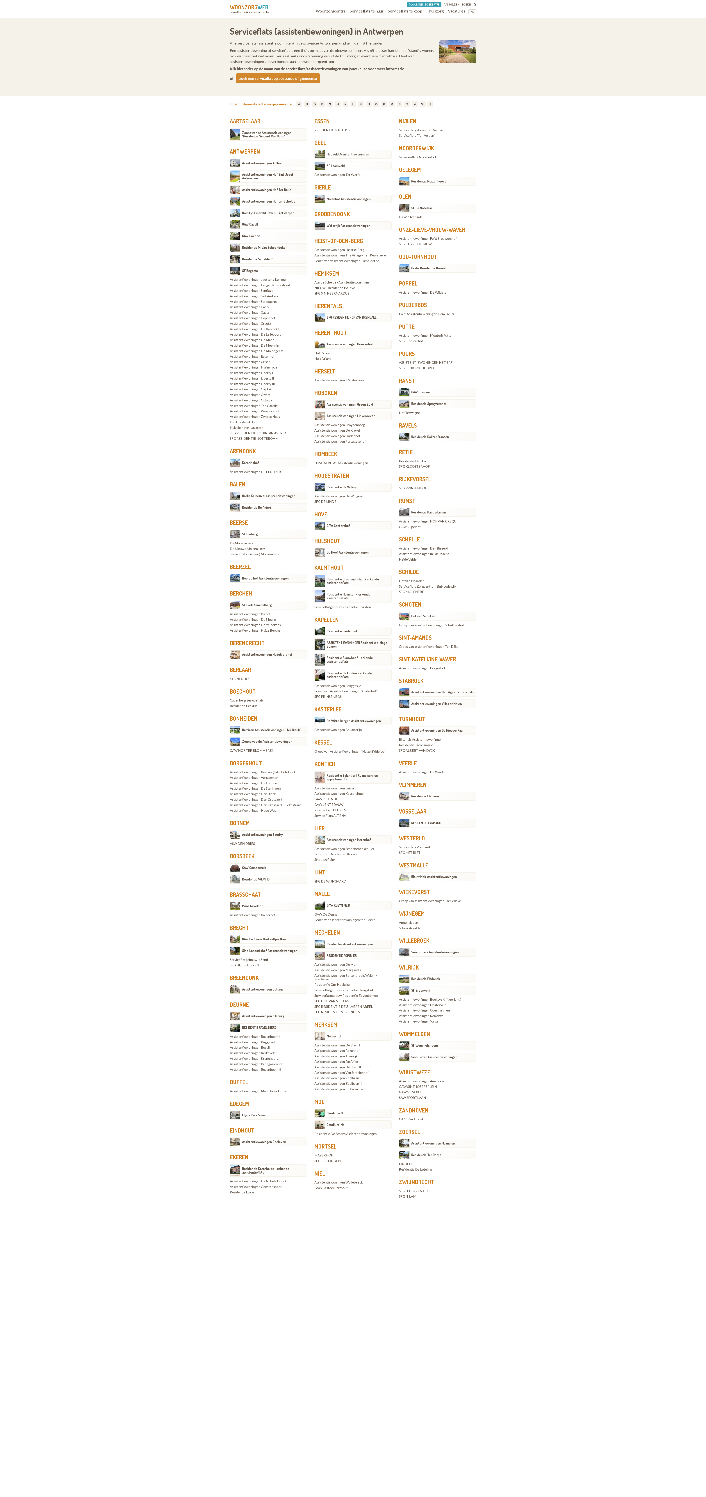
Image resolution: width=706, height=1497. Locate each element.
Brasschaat (245, 894)
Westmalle (413, 865)
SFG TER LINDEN (327, 1161)
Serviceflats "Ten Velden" (417, 135)
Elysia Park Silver (254, 1115)
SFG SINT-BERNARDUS (331, 293)
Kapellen (326, 619)
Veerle (408, 763)
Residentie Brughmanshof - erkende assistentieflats (353, 581)
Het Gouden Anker (243, 422)
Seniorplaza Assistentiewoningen (435, 952)
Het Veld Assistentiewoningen (348, 154)
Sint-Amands (415, 637)
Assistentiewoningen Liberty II (252, 378)
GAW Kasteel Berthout (331, 1188)
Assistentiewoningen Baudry (262, 834)
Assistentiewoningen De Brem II (337, 1067)
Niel (319, 1173)
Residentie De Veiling (341, 487)
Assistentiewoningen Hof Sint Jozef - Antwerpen (269, 176)
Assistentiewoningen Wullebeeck (338, 1182)
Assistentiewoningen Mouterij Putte (425, 335)
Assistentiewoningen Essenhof (252, 356)
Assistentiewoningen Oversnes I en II (426, 1010)
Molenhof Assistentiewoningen (349, 199)
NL (472, 11)
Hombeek (325, 453)
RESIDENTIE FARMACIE (426, 823)
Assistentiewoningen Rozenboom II (255, 1069)
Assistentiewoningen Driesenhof (350, 344)
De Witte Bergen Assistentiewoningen (354, 721)
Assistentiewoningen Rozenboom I (255, 1037)
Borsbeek (242, 856)
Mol (319, 1101)
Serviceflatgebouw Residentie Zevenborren (346, 996)
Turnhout (412, 718)
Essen (322, 121)
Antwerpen (245, 151)
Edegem (239, 1103)
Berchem (241, 593)
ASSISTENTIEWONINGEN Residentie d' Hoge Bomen (357, 644)
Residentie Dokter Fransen (430, 437)
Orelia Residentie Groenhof (430, 268)
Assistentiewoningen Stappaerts (253, 302)
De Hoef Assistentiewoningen (348, 552)
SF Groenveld (420, 990)
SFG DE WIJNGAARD (330, 881)
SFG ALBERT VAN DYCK (417, 750)
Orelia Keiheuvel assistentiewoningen (268, 496)
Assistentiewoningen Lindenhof (337, 436)
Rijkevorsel (415, 479)
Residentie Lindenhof (342, 631)
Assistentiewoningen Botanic (263, 989)
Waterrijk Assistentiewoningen (348, 226)
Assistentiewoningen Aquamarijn (338, 730)
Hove (320, 514)
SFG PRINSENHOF (413, 488)
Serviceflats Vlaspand (414, 847)
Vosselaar (412, 811)
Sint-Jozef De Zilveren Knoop (335, 854)
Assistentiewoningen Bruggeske (337, 686)
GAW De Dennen (326, 914)
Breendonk (244, 977)
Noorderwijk (416, 148)
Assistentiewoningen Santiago (251, 291)
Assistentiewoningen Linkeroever (351, 416)
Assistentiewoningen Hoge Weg (253, 810)
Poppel (408, 283)
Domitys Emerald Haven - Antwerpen (268, 213)
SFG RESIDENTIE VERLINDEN (337, 1012)
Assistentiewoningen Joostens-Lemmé (258, 279)
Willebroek (414, 940)
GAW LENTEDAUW (328, 805)
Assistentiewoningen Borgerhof (422, 668)
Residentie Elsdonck (425, 979)
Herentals (328, 305)
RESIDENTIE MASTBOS (332, 130)
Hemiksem (326, 273)
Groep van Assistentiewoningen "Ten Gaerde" (347, 261)
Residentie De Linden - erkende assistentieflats (349, 675)
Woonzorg (249, 7)
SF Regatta (250, 271)
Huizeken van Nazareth (246, 428)
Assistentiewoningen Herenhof (349, 840)
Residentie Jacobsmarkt (416, 745)
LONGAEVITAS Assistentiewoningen (341, 463)
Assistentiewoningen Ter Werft (337, 175)
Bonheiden (243, 718)
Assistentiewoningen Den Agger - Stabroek (442, 692)
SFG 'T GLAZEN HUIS (414, 1191)
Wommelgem (414, 1033)
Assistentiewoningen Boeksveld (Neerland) (430, 999)
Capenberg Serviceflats (247, 700)
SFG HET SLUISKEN (244, 965)
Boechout (243, 691)
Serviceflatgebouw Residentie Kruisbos (342, 607)
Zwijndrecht (416, 1181)
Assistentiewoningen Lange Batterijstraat (260, 285)
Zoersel (409, 1131)
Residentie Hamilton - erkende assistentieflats (348, 596)
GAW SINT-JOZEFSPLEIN (418, 1087)
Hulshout (327, 540)
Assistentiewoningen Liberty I (251, 373)
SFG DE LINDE (325, 502)
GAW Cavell (250, 224)
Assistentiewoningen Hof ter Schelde (268, 201)
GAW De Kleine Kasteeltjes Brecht (266, 939)
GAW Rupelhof (410, 527)
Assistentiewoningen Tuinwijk (336, 1056)
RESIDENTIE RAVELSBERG (259, 1027)
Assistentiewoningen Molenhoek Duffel (259, 1091)
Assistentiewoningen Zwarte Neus (255, 417)
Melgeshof (334, 1036)
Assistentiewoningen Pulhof (250, 614)
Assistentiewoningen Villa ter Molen (436, 704)
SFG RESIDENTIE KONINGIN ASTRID (258, 433)
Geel (320, 142)
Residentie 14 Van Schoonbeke (264, 247)
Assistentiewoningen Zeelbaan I (337, 1078)
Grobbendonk (332, 213)
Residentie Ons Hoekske (332, 984)
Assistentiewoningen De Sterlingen (255, 788)
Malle (322, 893)
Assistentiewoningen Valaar (419, 1021)
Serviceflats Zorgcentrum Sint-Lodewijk (427, 586)
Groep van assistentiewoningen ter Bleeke (344, 920)
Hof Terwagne (409, 413)
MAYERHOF (323, 1155)
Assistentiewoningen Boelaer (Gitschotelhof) (262, 772)
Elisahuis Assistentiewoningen (421, 739)
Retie (406, 452)
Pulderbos (413, 304)
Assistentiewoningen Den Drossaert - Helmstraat (265, 805)
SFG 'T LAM (407, 1196)
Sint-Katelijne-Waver (427, 659)
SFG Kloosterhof (411, 341)
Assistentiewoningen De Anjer (336, 1062)
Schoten (410, 604)
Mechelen (327, 932)
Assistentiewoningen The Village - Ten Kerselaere (350, 255)
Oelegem (410, 169)
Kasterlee (327, 709)
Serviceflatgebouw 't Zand (249, 960)
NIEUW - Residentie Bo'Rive (334, 288)
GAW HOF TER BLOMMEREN (252, 750)
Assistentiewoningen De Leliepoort (255, 334)
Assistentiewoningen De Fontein (253, 783)
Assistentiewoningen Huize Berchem (256, 630)
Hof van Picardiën (412, 581)
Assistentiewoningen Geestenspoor (256, 1187)
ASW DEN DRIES (242, 844)
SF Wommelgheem (424, 1045)
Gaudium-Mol (336, 1113)
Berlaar (240, 669)
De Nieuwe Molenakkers (247, 549)
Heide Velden (408, 559)
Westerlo (412, 838)
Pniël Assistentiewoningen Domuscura (426, 314)
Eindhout (242, 1130)
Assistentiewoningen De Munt (336, 964)
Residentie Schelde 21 (257, 259)
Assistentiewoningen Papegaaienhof (256, 1064)
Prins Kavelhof (252, 906)
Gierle (322, 187)
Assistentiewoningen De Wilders (422, 292)
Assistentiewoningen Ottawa (251, 400)
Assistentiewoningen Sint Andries (254, 296)
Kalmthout (329, 567)
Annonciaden (408, 922)
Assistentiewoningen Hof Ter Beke (266, 190)
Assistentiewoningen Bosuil (250, 1047)
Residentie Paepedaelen (428, 512)
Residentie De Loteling (415, 1169)
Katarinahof (250, 463)
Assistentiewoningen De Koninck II (255, 329)
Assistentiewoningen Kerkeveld (253, 1053)
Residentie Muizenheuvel (429, 181)
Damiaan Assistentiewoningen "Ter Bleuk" (271, 730)
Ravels (408, 425)
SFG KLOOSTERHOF (414, 466)
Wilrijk (409, 967)
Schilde (409, 571)
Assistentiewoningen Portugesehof (340, 441)
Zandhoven (413, 1110)
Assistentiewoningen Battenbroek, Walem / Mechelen (345, 977)
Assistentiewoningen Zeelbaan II (338, 1083)
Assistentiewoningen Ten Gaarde (254, 406)
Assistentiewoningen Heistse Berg (339, 250)
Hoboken (325, 392)
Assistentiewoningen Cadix (249, 307)
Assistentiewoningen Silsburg (263, 1016)
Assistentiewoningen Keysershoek (339, 794)
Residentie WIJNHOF (256, 879)
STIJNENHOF (240, 679)
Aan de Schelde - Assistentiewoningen (341, 282)
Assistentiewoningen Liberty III (252, 384)
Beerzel (240, 566)
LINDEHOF (407, 1164)
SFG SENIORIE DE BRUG (417, 368)
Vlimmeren (413, 784)
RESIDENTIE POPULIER (342, 956)
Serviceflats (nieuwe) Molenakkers (254, 554)
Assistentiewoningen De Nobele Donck (258, 1181)
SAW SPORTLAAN (412, 1098)
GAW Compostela (254, 868)
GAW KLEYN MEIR (338, 905)
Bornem (240, 822)
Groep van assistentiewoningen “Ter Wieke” (430, 901)
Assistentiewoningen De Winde (422, 772)
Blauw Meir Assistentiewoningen (434, 877)
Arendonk (243, 451)
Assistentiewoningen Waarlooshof (254, 411)
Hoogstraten (331, 475)
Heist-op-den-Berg (338, 240)
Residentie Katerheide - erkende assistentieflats (265, 1170)
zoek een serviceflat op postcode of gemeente (278, 78)
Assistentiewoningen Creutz (250, 323)
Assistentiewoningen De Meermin (254, 345)
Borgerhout (246, 763)
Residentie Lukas (242, 1192)
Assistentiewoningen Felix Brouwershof (428, 238)
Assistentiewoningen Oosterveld (422, 1005)
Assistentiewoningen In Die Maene (424, 554)
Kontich (325, 763)
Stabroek (411, 680)
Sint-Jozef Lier (324, 860)
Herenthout (330, 332)
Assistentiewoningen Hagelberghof (267, 654)
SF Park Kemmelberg (257, 605)
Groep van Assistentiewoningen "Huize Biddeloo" (349, 751)
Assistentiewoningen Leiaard (335, 788)
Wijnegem (412, 913)
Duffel (239, 1081)
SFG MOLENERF (411, 592)
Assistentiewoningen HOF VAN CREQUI (428, 521)
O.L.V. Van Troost (411, 1119)
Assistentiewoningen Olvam (250, 395)
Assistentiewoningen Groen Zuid (350, 404)
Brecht (239, 927)
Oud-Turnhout (418, 256)
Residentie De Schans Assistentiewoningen (345, 1134)
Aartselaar (245, 121)
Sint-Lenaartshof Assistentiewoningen (269, 951)
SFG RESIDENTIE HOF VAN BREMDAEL (352, 317)
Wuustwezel (416, 1072)
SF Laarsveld (336, 166)
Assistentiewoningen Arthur (262, 163)
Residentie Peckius (243, 706)
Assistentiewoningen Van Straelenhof (341, 1073)
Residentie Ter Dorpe (426, 1155)
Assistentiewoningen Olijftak (251, 389)
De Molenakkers (242, 543)
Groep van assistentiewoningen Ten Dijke (428, 647)
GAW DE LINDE (326, 799)
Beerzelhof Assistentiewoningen (265, 578)
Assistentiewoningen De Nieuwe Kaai (437, 730)
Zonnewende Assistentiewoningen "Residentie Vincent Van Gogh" (267, 134)
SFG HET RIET (409, 853)
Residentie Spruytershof (429, 404)
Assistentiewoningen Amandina (421, 1081)
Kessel (323, 742)
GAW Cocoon (251, 236)
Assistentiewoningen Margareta (337, 970)
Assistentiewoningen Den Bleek (253, 794)
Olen (405, 196)
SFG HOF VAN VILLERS (331, 1001)
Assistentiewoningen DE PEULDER (255, 472)
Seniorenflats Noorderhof (417, 157)
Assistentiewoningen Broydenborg (339, 425)
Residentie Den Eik (412, 461)
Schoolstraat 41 (410, 928)
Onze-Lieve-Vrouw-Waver (432, 229)
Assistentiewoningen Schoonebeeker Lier (344, 849)
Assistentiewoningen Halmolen (433, 1143)
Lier (319, 828)
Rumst (407, 500)
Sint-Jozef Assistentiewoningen (434, 1057)
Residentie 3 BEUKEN (330, 810)
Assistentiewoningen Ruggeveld (253, 1042)
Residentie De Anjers (257, 507)
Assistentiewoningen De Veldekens (255, 625)
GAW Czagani (420, 392)
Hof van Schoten (423, 616)
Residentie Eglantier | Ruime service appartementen (352, 777)
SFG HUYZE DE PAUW (415, 244)
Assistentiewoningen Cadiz (249, 312)
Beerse (239, 522)
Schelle (409, 539)
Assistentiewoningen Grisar (250, 362)
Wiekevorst (414, 891)
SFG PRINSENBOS (328, 697)
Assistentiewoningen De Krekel (337, 430)
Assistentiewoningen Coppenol (252, 318)
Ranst (407, 380)
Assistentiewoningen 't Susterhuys (339, 380)
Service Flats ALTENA (330, 816)
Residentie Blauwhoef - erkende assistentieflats (350, 659)
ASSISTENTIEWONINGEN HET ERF (426, 362)
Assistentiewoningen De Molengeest (257, 351)
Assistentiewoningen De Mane (252, 340)
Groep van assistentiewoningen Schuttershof (431, 625)
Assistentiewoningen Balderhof (252, 915)
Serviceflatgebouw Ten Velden (421, 130)
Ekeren (239, 1157)
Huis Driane (322, 359)
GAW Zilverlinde (411, 217)
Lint (319, 872)
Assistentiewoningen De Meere (253, 619)
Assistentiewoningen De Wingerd (338, 496)
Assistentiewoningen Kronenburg (254, 1058)
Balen (237, 484)
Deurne (239, 1004)
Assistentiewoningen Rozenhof (337, 1051)
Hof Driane (322, 353)
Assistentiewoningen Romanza (421, 1016)
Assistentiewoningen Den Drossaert (256, 799)
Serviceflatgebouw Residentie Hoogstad (343, 990)
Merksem (325, 1024)
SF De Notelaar (421, 208)
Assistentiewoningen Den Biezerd (423, 548)
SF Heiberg (250, 534)
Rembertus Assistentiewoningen (350, 944)
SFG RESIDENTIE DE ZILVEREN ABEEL (343, 1007)
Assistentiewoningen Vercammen (254, 777)
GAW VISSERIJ (410, 1092)
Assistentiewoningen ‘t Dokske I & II (340, 1089)
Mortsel (325, 1146)
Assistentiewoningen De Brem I (337, 1045)
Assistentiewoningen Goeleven (264, 1142)
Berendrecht (247, 642)
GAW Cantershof (338, 526)
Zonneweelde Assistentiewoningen (267, 741)
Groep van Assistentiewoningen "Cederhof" (346, 691)
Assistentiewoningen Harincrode (253, 367)
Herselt (324, 371)
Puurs (407, 353)
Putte (407, 326)
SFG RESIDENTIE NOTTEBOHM (254, 438)
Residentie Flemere (425, 796)
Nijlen (407, 121)
